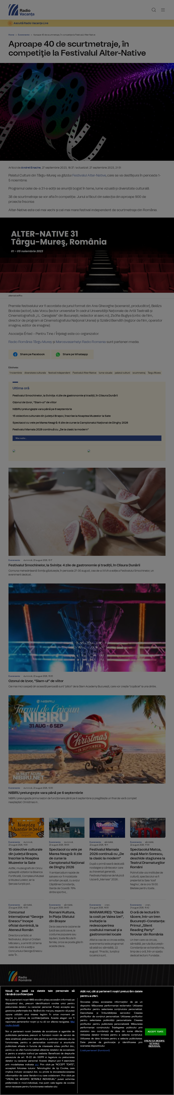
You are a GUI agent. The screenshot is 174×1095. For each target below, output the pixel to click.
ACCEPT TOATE (156, 1032)
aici (36, 1065)
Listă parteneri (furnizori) (95, 1050)
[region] (87, 1040)
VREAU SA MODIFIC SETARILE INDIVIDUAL (154, 1043)
